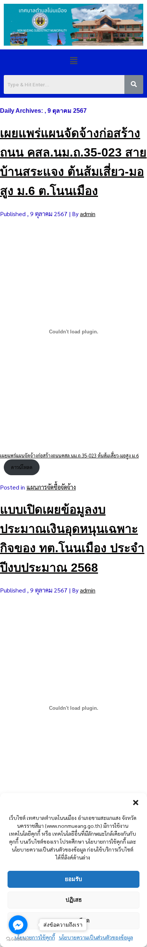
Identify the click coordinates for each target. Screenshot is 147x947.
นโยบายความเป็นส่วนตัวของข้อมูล (96, 937)
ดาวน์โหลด (21, 467)
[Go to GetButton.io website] (18, 939)
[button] (135, 802)
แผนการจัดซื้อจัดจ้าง (51, 487)
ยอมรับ (73, 879)
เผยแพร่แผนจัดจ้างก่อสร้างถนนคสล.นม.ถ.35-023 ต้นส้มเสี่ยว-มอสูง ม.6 (69, 455)
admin (87, 214)
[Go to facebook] (18, 924)
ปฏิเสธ (74, 899)
